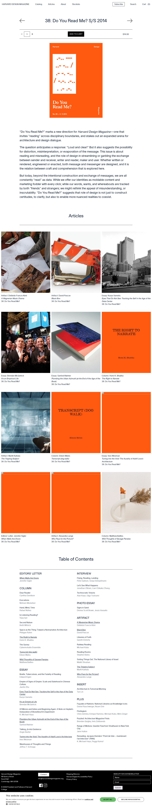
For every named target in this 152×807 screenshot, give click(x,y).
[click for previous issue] (129, 21)
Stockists (76, 4)
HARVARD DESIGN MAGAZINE (15, 4)
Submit (118, 788)
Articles (51, 4)
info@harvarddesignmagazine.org (50, 779)
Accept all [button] (107, 799)
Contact (43, 775)
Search (133, 4)
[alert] (76, 799)
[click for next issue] (22, 21)
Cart (144, 4)
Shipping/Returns (73, 774)
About (63, 4)
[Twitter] (45, 785)
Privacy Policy (71, 779)
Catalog (38, 4)
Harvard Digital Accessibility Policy (79, 777)
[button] (51, 804)
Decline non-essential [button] (130, 799)
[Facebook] (41, 785)
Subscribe (118, 4)
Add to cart (76, 34)
